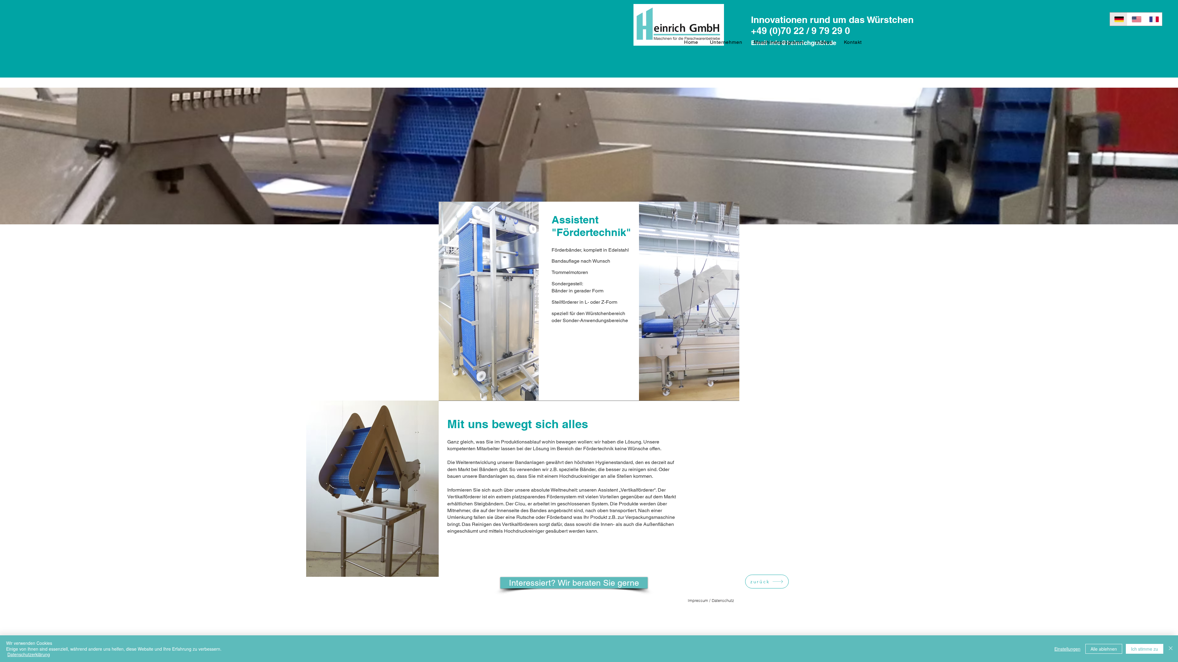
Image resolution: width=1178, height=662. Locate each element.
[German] (1118, 19)
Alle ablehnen (1104, 649)
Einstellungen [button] (1067, 649)
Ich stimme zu (1144, 649)
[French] (1153, 19)
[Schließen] (1170, 648)
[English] (1136, 19)
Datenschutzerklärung (28, 654)
